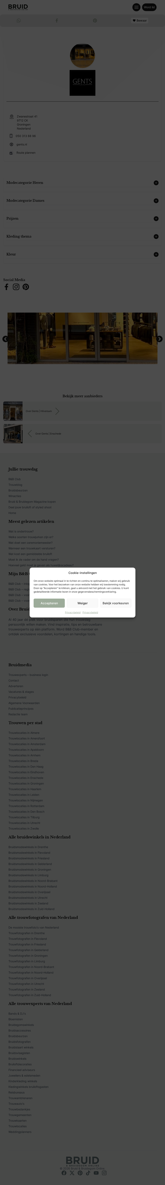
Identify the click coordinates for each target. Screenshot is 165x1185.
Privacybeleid (72, 612)
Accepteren (49, 603)
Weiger (82, 603)
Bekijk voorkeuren (116, 603)
